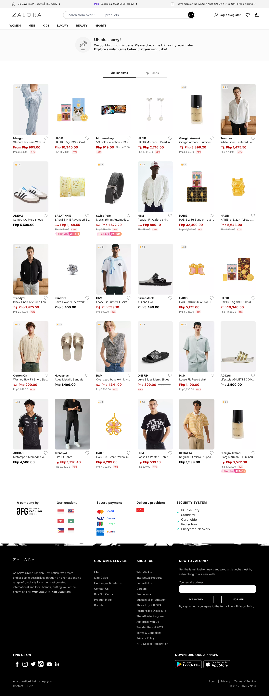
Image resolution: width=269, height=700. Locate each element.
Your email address (191, 582)
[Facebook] (17, 664)
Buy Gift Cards (103, 594)
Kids (46, 25)
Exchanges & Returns (108, 583)
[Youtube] (49, 664)
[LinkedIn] (57, 664)
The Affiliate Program (150, 616)
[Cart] (257, 15)
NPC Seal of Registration (152, 643)
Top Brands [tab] (151, 73)
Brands (98, 605)
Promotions (143, 594)
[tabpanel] (134, 279)
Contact (18, 685)
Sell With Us (144, 583)
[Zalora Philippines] (61, 530)
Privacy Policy (145, 638)
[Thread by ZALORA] (41, 664)
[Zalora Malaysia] (71, 512)
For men (238, 599)
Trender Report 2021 (149, 627)
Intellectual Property (149, 577)
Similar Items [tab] (119, 72)
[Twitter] (33, 664)
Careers (141, 588)
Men (32, 25)
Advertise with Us (147, 621)
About (212, 681)
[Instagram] (25, 664)
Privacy (225, 681)
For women (196, 599)
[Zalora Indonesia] (71, 530)
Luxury (62, 25)
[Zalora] (26, 15)
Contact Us (101, 588)
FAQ (96, 572)
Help (30, 685)
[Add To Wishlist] (45, 138)
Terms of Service (245, 681)
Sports (100, 25)
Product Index (103, 599)
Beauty (81, 25)
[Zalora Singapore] (61, 512)
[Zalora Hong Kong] (61, 521)
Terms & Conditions (148, 632)
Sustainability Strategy (151, 599)
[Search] (191, 15)
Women (15, 25)
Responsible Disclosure (151, 610)
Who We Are (144, 572)
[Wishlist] (247, 15)
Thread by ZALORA (148, 605)
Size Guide (101, 577)
